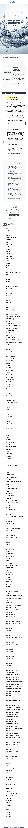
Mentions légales (8, 827)
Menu (2, 2)
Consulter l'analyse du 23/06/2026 (20, 79)
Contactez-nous (14, 215)
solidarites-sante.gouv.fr (14, 178)
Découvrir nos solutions (15, 153)
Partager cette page (20, 83)
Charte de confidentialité (18, 827)
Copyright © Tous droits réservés (14, 826)
